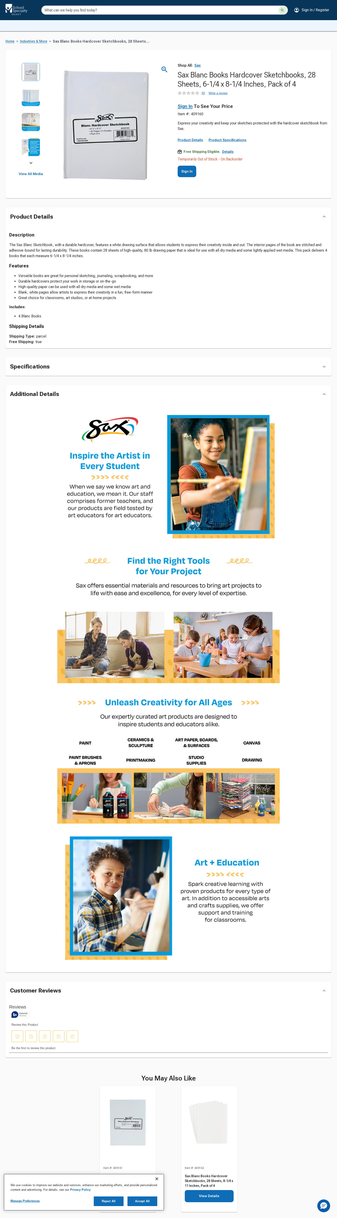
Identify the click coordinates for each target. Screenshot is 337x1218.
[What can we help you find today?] (282, 10)
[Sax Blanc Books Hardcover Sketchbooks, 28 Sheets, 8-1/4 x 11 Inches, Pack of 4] (209, 1143)
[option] (30, 75)
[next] (31, 163)
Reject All (109, 1201)
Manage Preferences (25, 1201)
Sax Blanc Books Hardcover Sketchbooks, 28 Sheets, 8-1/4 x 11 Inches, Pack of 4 (209, 1198)
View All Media (31, 174)
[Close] (157, 1179)
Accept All (142, 1201)
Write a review (218, 93)
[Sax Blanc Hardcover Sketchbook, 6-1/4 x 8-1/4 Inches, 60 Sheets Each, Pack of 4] (127, 1143)
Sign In (185, 106)
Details (228, 152)
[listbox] (30, 113)
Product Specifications (227, 140)
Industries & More (33, 41)
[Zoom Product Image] (164, 69)
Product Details (190, 140)
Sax (197, 65)
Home (10, 41)
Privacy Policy (80, 1189)
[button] (311, 10)
